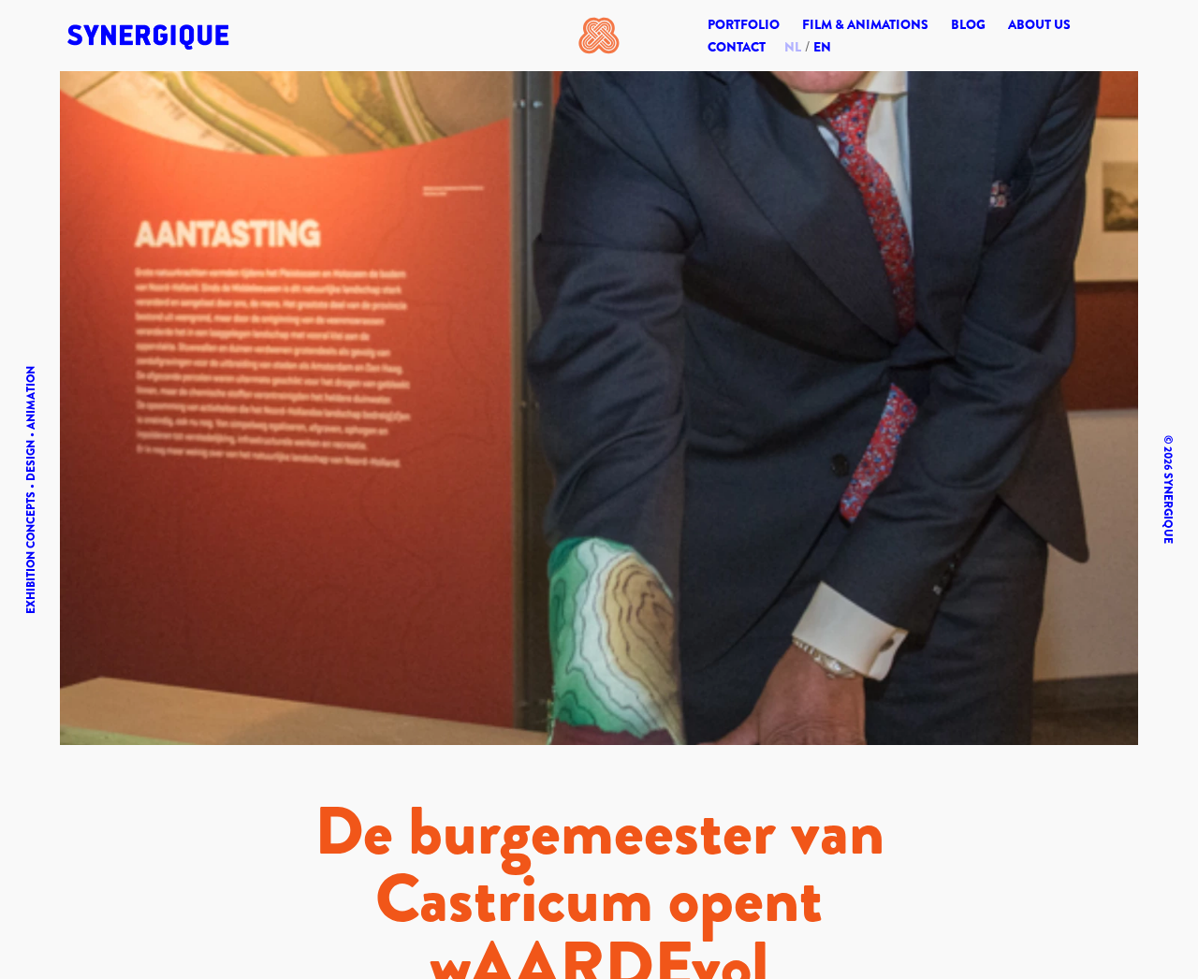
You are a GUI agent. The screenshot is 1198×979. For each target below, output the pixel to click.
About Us (1039, 24)
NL (792, 46)
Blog (968, 24)
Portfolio (744, 24)
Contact (737, 46)
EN (822, 46)
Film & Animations (865, 24)
